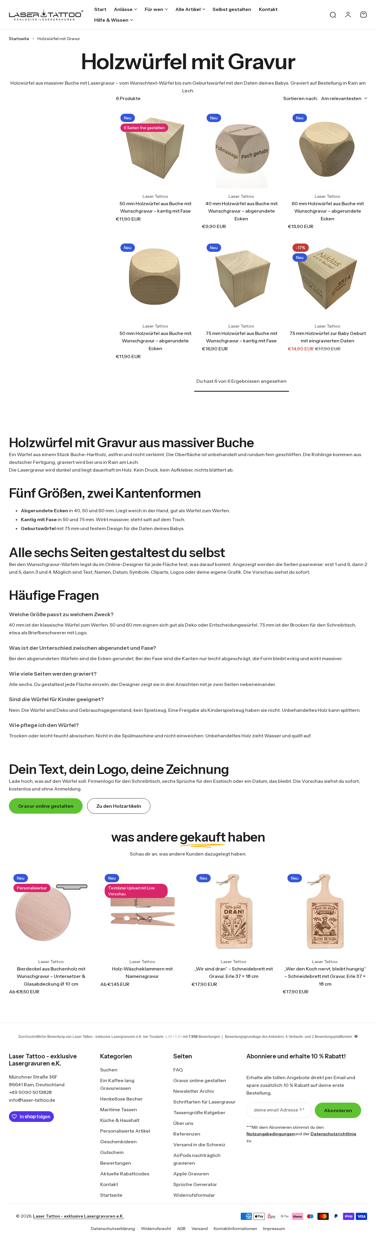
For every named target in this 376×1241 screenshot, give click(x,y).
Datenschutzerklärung (113, 1228)
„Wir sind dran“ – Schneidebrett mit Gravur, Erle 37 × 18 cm (233, 972)
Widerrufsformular (194, 1195)
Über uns (183, 1123)
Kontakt (109, 1184)
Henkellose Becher (121, 1099)
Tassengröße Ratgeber (199, 1112)
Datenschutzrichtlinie (333, 1133)
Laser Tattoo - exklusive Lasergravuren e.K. (78, 1216)
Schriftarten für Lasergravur (204, 1102)
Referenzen (186, 1134)
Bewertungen (115, 1163)
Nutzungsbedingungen (270, 1133)
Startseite (19, 38)
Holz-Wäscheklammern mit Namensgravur (142, 972)
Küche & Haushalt (119, 1120)
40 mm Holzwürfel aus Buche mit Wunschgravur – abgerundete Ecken (241, 211)
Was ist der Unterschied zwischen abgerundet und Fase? (82, 648)
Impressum (274, 1228)
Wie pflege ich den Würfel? (44, 725)
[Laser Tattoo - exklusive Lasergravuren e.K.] (46, 14)
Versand (199, 1228)
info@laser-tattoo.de (32, 1100)
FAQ (178, 1070)
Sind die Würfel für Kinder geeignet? (56, 699)
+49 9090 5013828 (30, 1092)
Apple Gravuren (191, 1174)
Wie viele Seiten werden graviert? (53, 674)
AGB (181, 1228)
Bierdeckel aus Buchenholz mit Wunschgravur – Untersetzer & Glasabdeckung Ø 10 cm (51, 976)
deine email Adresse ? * (279, 1110)
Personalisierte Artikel (125, 1131)
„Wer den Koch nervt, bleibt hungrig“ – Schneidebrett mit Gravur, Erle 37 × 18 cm (325, 976)
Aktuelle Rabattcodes (124, 1174)
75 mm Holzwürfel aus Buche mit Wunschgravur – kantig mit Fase (241, 337)
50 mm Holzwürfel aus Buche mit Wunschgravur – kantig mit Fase (155, 207)
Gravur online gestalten (199, 1080)
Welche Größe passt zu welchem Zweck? (61, 614)
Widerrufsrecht (156, 1228)
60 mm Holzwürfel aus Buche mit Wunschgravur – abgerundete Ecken (328, 211)
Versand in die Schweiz (199, 1144)
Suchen (108, 1070)
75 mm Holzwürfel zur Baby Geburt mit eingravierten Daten (328, 337)
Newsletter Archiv (193, 1091)
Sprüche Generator (195, 1184)
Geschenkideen (118, 1141)
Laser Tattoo (155, 196)
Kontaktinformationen (235, 1228)
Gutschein (112, 1152)
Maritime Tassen (118, 1109)
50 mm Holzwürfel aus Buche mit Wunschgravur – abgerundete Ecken (155, 340)
